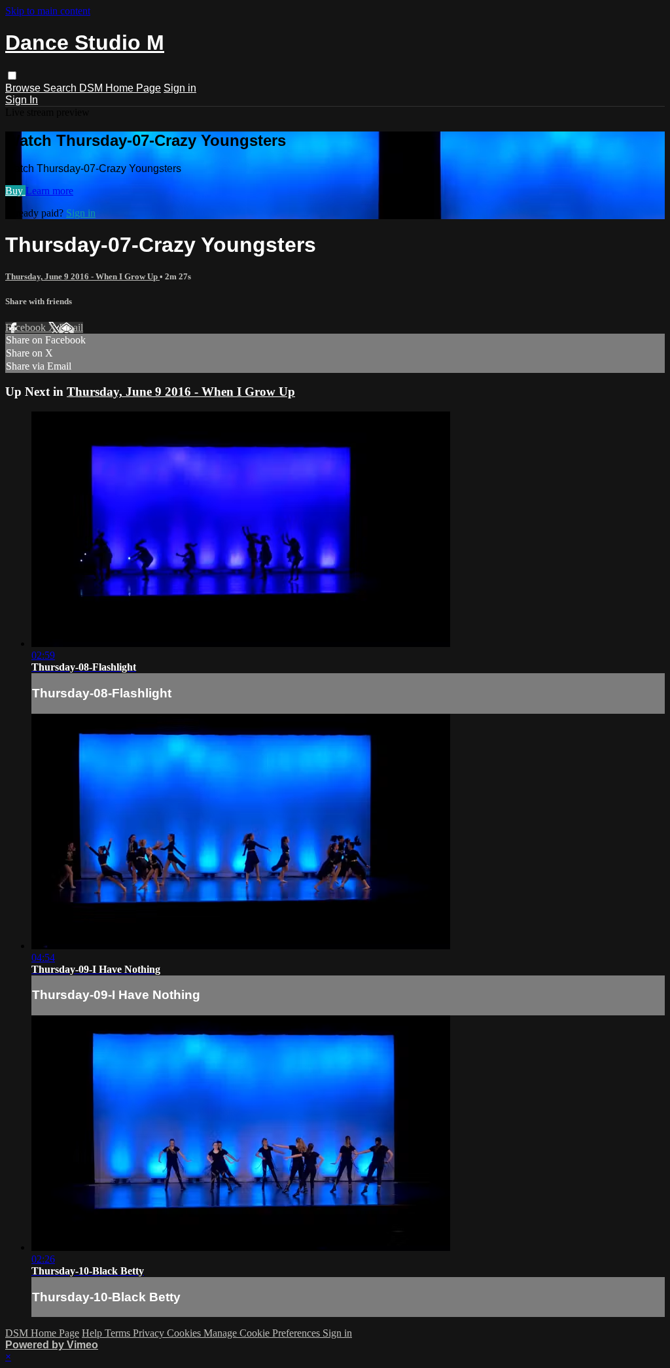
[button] (12, 75)
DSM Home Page (120, 88)
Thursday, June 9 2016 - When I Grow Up (82, 276)
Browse (24, 88)
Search (61, 88)
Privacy (150, 1333)
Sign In (21, 99)
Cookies (185, 1333)
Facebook (26, 327)
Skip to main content (47, 10)
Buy (15, 190)
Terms (119, 1333)
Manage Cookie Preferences (263, 1333)
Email (71, 327)
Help (93, 1333)
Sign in (180, 88)
